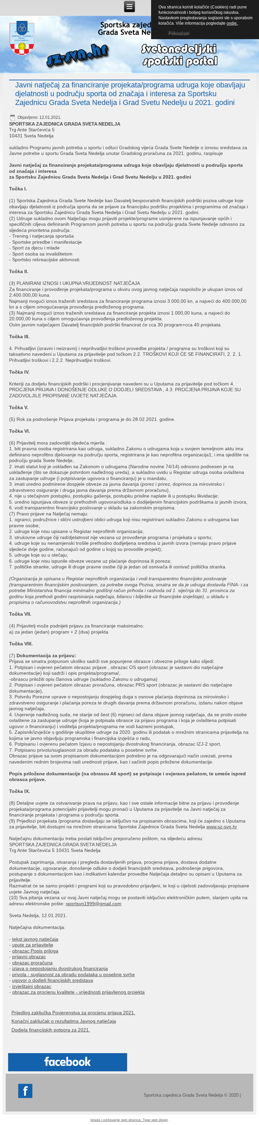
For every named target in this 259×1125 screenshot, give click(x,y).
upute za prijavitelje (32, 944)
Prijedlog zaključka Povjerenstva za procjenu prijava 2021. (73, 1012)
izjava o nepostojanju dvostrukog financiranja (60, 968)
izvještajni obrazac (31, 986)
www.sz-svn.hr (221, 826)
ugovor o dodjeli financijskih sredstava (52, 980)
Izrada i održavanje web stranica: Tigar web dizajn (129, 1120)
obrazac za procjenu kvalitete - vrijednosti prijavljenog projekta (78, 992)
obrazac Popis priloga (35, 951)
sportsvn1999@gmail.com (93, 903)
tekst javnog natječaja (35, 939)
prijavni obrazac (29, 956)
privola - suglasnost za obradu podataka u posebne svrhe (73, 974)
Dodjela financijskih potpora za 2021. (50, 1030)
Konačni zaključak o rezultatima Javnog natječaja (63, 1021)
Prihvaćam (178, 32)
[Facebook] (25, 1096)
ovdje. (232, 23)
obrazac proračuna (32, 962)
